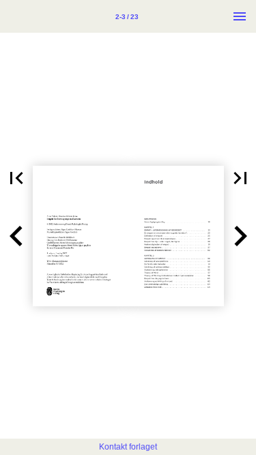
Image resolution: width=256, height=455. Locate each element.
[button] (16, 178)
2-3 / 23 (127, 16)
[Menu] (239, 16)
